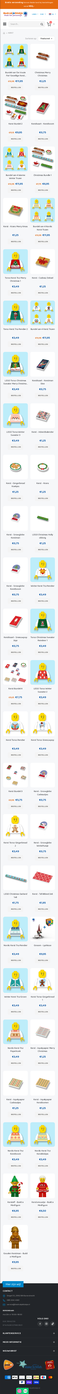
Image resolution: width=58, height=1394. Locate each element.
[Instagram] (46, 1323)
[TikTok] (52, 1323)
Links (34, 14)
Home (4, 33)
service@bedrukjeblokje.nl (18, 1304)
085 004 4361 (13, 1300)
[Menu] (4, 24)
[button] (53, 24)
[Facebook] (40, 1323)
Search (42, 24)
